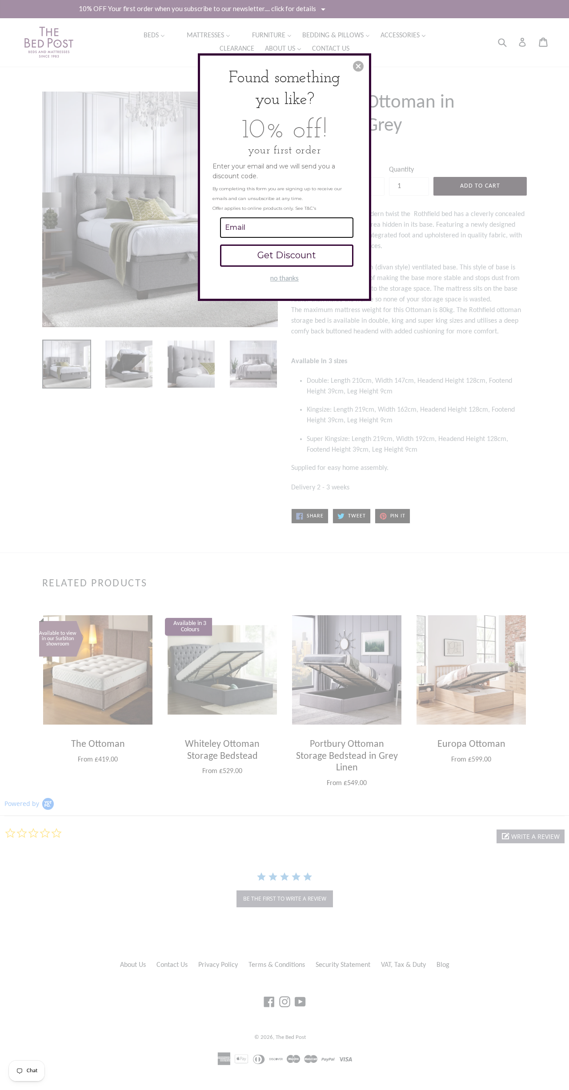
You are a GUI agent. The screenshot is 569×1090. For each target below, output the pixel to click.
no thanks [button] (284, 278)
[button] (358, 66)
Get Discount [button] (286, 255)
